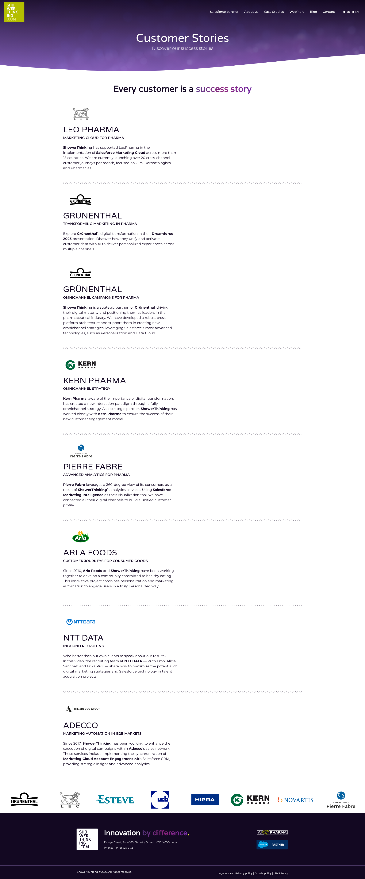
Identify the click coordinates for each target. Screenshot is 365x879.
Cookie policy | (264, 873)
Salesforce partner (224, 11)
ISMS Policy (281, 873)
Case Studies (274, 11)
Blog (313, 11)
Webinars (297, 11)
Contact (329, 11)
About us (251, 11)
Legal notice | (226, 873)
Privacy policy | (245, 873)
